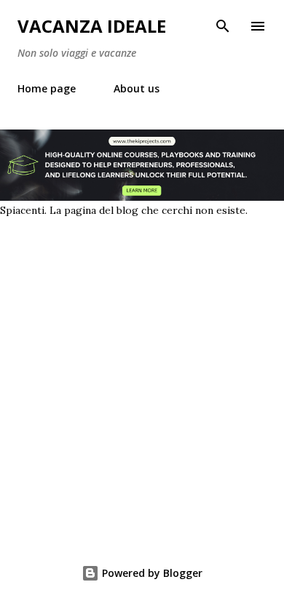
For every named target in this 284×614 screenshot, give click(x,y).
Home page (46, 88)
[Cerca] (223, 26)
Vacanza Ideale (91, 26)
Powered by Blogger (150, 573)
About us (136, 88)
